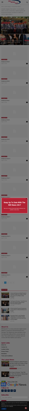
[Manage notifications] (26, 408)
